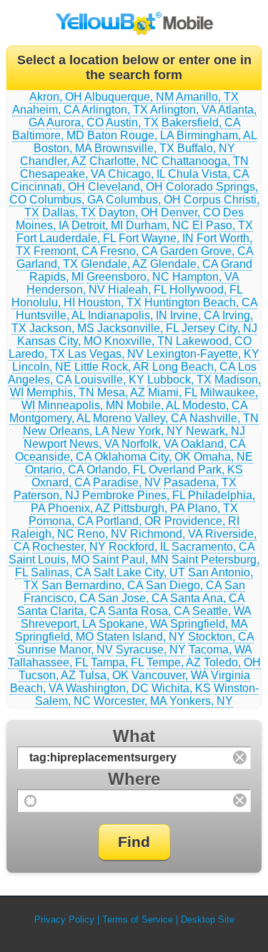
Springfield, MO (54, 637)
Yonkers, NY (201, 701)
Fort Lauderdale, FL (66, 238)
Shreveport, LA (58, 624)
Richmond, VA (166, 534)
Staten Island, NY (140, 637)
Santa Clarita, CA (61, 611)
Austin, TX (132, 122)
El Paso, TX (222, 225)
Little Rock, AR (111, 367)
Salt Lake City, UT (139, 572)
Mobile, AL (152, 405)
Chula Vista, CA (208, 174)
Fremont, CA (65, 251)
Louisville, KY (109, 380)
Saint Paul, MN (130, 559)
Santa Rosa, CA (148, 611)
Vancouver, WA (169, 675)
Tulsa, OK (104, 675)
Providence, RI (201, 521)
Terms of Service (137, 919)
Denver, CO (190, 212)
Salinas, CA (61, 572)
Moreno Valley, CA (140, 418)
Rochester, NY (69, 547)
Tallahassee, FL (48, 662)
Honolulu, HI (43, 302)
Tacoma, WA (220, 649)
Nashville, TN (224, 418)
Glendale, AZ (114, 264)
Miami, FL (172, 392)
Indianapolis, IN (127, 315)
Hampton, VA (205, 277)
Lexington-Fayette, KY (203, 354)
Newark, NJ (215, 431)
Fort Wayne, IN (156, 238)
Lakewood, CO (214, 341)
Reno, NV (102, 534)
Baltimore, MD (48, 135)
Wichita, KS (181, 688)
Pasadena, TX (200, 482)
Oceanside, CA (53, 457)
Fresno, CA (128, 251)
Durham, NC (157, 225)
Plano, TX (212, 508)
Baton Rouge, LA (130, 135)
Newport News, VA (71, 444)
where (134, 778)
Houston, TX (110, 302)
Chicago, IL (136, 174)
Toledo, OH (232, 662)
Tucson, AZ (47, 675)
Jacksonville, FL (138, 328)
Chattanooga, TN (205, 161)
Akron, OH (55, 97)
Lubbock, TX (179, 380)
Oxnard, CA (60, 482)
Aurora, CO (75, 122)
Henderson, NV (65, 290)
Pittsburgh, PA (148, 508)
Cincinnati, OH (48, 187)
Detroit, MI (97, 225)
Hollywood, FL (205, 290)
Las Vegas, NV (106, 354)
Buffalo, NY (206, 148)
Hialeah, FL (137, 290)
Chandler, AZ (53, 161)
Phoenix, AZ (79, 508)
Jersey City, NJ (219, 328)
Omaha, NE (223, 457)
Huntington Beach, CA (200, 302)
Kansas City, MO (59, 341)
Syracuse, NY (151, 649)
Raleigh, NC (42, 534)
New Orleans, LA (66, 431)
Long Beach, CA (193, 367)
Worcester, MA (130, 701)
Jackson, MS (61, 328)
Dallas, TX (69, 212)
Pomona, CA (61, 521)
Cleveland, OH (125, 187)
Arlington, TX (114, 110)
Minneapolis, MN (81, 405)
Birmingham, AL (217, 135)
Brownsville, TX (134, 148)
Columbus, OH (143, 200)
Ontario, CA (54, 470)
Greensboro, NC (127, 277)
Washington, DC (107, 688)
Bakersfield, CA (201, 122)
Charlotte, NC (124, 161)
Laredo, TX (37, 354)
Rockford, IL (139, 547)
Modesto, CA (214, 405)
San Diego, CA (184, 585)
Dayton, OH (128, 212)
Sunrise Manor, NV (65, 649)
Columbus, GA (66, 200)
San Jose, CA (132, 598)
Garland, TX (47, 264)
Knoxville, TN (138, 341)
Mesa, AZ (121, 392)
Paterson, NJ (46, 495)
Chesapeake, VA (62, 174)
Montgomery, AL (49, 418)
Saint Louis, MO (49, 559)
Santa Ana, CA (207, 598)
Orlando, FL (116, 470)
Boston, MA (62, 148)
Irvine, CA (194, 315)
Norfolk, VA (149, 444)
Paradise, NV (127, 482)
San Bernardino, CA (92, 585)
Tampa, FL (117, 662)
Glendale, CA (184, 264)
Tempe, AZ (174, 662)
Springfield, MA (208, 624)
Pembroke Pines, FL (133, 495)
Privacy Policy (64, 919)
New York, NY (147, 431)
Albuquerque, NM (129, 97)
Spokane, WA (133, 624)
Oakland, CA (213, 444)
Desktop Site (207, 919)
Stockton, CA (221, 637)
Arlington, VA (183, 110)
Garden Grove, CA (206, 251)
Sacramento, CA (213, 547)
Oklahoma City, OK (142, 457)
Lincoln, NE (41, 367)
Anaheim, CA (45, 110)
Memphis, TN (60, 392)
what (134, 736)
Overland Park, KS (196, 470)
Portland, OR (129, 521)
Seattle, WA (221, 611)
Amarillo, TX (207, 97)
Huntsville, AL (50, 315)
